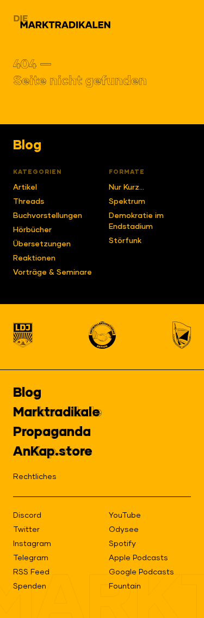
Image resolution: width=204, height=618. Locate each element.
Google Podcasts (141, 572)
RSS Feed (31, 572)
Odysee (124, 530)
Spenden (29, 586)
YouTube (125, 515)
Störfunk (125, 241)
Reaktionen (34, 258)
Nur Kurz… (126, 187)
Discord (27, 515)
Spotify (122, 544)
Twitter (26, 530)
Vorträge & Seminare (52, 272)
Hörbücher (32, 230)
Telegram (30, 558)
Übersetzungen (42, 244)
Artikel (25, 187)
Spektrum (127, 201)
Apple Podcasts (138, 558)
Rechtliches (35, 477)
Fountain (125, 586)
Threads (28, 201)
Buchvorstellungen (47, 216)
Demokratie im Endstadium (136, 221)
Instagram (32, 544)
